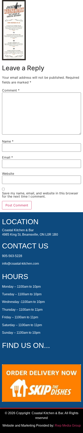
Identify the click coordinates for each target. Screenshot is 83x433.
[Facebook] (5, 356)
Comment (11, 90)
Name (7, 141)
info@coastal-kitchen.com (20, 263)
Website (8, 173)
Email (7, 157)
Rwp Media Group (68, 425)
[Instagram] (14, 356)
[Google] (22, 356)
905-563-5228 (12, 256)
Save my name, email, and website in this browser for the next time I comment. (40, 195)
